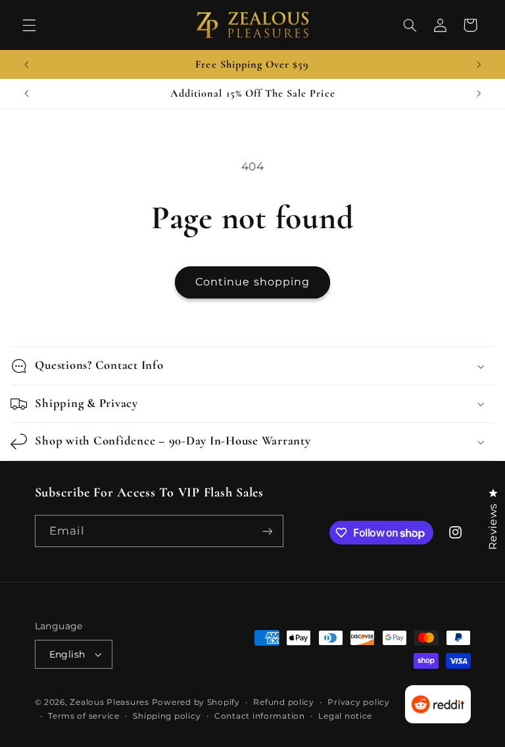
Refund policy (283, 702)
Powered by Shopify (196, 702)
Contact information (259, 716)
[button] (29, 25)
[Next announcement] (478, 64)
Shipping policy (167, 716)
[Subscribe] (267, 531)
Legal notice (345, 716)
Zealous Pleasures (110, 702)
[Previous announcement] (26, 64)
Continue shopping (252, 282)
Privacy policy (358, 702)
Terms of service (84, 716)
